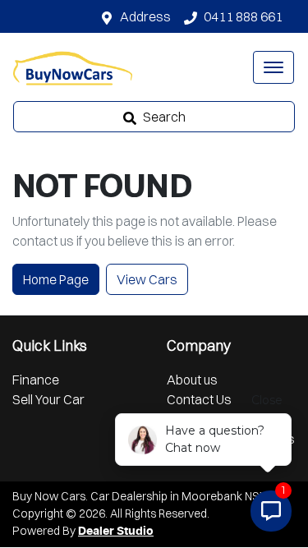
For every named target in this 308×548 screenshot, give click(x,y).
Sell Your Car (48, 399)
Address (145, 16)
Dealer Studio (116, 531)
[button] (273, 67)
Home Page (56, 279)
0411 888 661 (243, 16)
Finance (35, 379)
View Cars (147, 279)
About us (192, 379)
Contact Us (199, 399)
